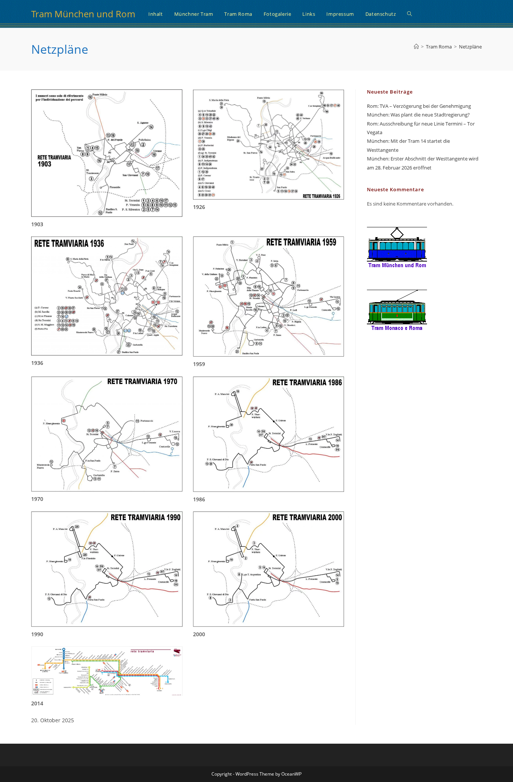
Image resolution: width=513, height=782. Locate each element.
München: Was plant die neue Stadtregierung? (418, 114)
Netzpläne (470, 46)
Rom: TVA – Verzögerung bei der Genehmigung (419, 106)
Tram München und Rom (83, 14)
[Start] (416, 46)
